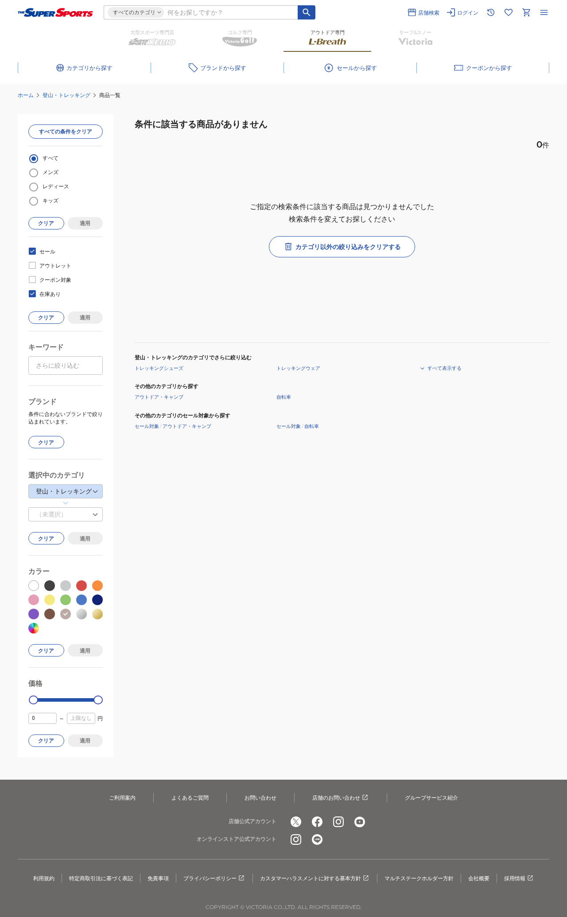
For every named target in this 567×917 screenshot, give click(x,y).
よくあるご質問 (190, 797)
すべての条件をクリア (65, 131)
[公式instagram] (338, 821)
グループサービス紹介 (431, 797)
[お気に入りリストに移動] (508, 12)
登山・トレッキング (66, 95)
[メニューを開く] (544, 12)
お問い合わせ (260, 797)
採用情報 (514, 878)
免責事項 (158, 878)
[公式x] (296, 821)
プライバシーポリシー (210, 878)
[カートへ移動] (526, 12)
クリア (46, 223)
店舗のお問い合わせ (336, 797)
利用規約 (43, 878)
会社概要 (478, 878)
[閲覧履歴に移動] (490, 12)
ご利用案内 (122, 797)
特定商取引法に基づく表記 (101, 878)
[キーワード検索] (306, 12)
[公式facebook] (317, 821)
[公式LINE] (317, 839)
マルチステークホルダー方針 (419, 878)
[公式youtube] (359, 821)
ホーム (26, 95)
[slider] (33, 700)
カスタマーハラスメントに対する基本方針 (310, 878)
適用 (85, 223)
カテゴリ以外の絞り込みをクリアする (348, 247)
